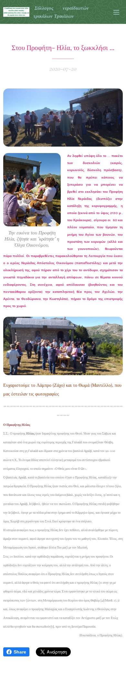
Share (20, 651)
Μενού (116, 11)
